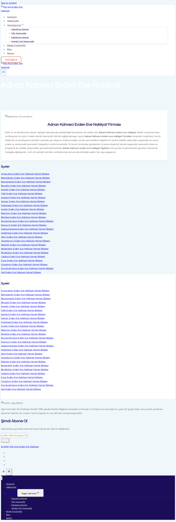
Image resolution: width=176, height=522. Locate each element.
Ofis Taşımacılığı (18, 33)
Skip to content (9, 3)
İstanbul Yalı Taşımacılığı (22, 41)
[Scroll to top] (3, 472)
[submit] (5, 440)
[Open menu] (3, 72)
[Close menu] (1, 478)
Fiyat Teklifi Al (11, 59)
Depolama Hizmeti (20, 29)
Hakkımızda (13, 21)
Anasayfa (12, 17)
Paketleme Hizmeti (20, 37)
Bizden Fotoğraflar (16, 45)
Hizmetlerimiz (11, 493)
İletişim (10, 53)
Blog (9, 49)
